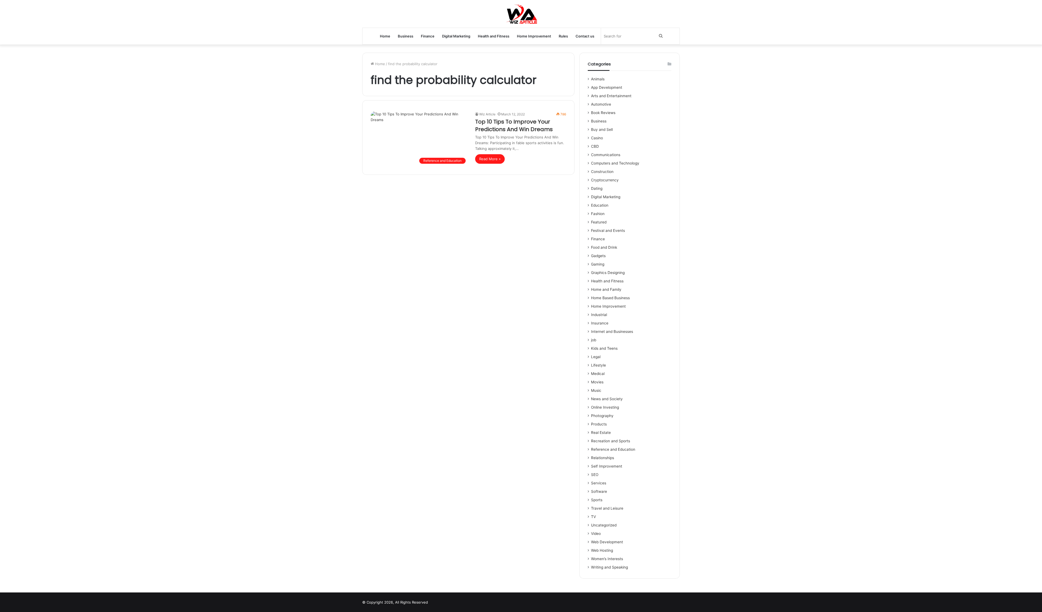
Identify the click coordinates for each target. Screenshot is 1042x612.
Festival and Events (608, 230)
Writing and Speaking (609, 567)
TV (593, 517)
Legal (596, 357)
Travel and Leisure (607, 508)
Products (599, 424)
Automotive (601, 104)
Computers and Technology (615, 163)
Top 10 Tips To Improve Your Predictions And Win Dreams (514, 125)
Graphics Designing (608, 272)
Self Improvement (606, 466)
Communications (605, 155)
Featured (598, 222)
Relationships (602, 458)
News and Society (607, 399)
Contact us (585, 36)
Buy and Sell (602, 129)
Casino (597, 138)
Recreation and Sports (610, 441)
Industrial (599, 315)
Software (599, 491)
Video (596, 533)
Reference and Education (613, 449)
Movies (597, 382)
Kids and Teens (604, 348)
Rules (563, 36)
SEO (594, 474)
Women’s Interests (607, 559)
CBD (595, 146)
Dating (596, 188)
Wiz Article (487, 114)
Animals (598, 79)
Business (405, 36)
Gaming (597, 264)
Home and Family (606, 289)
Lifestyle (598, 365)
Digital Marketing (456, 36)
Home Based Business (610, 298)
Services (598, 483)
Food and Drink (604, 247)
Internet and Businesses (612, 331)
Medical (598, 373)
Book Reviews (603, 113)
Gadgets (598, 256)
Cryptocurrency (605, 180)
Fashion (598, 214)
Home (385, 36)
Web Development (607, 542)
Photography (602, 416)
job (593, 340)
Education (599, 205)
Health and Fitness (493, 36)
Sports (596, 500)
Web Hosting (602, 550)
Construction (602, 171)
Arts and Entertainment (611, 96)
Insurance (599, 323)
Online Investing (605, 407)
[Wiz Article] (521, 14)
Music (596, 390)
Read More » (490, 159)
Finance (427, 36)
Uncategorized (604, 525)
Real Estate (601, 432)
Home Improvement (534, 36)
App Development (606, 87)
